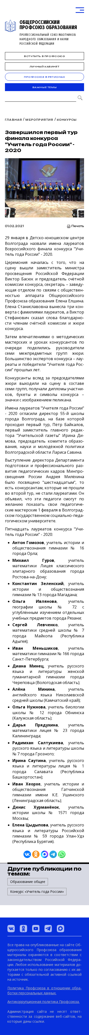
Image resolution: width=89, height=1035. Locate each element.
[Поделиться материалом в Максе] (44, 854)
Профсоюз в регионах (44, 77)
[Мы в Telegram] (48, 928)
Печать (77, 226)
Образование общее (27, 881)
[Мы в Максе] (60, 928)
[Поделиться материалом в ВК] (27, 854)
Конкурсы (67, 119)
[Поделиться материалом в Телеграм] (53, 854)
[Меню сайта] (80, 10)
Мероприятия (39, 119)
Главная (13, 119)
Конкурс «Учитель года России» (37, 891)
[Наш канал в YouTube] (36, 928)
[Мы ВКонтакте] (11, 928)
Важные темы (44, 87)
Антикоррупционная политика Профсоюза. (43, 1001)
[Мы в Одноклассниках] (23, 928)
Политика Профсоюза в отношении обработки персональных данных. (44, 990)
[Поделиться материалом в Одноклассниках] (36, 854)
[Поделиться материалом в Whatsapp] (62, 854)
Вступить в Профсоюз (44, 56)
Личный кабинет (44, 66)
